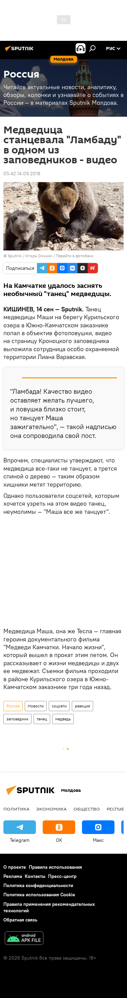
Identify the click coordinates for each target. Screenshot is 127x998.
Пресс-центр (62, 876)
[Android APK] (24, 939)
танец (42, 718)
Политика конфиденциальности (38, 885)
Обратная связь (20, 920)
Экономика (51, 809)
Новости (36, 705)
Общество (86, 809)
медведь (63, 718)
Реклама (12, 876)
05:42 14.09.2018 (21, 173)
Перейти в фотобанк (74, 255)
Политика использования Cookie (39, 894)
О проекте (14, 867)
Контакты (35, 876)
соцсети (59, 705)
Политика (16, 809)
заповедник (17, 718)
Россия (13, 705)
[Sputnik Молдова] (20, 51)
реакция (82, 705)
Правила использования (55, 867)
